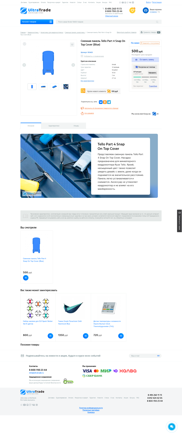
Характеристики (54, 126)
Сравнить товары (151, 32)
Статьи (79, 2)
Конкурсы (91, 412)
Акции (98, 2)
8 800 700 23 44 (113, 11)
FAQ (110, 2)
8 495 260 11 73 (113, 8)
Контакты (91, 2)
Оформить (152, 73)
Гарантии (65, 2)
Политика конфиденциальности (91, 408)
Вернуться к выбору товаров (126, 32)
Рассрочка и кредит (53, 2)
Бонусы (104, 2)
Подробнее (153, 86)
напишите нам (108, 218)
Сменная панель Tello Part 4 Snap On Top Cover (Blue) (34, 260)
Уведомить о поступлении (150, 43)
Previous (24, 65)
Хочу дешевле (89, 113)
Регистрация (157, 2)
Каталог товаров (29, 21)
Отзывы (76, 126)
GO (158, 356)
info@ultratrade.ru (36, 373)
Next (73, 65)
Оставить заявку (146, 59)
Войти (148, 2)
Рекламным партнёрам (91, 410)
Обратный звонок (111, 16)
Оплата (43, 2)
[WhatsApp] (120, 3)
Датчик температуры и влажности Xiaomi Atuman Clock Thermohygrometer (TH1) (107, 323)
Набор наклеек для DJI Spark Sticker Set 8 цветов (38, 322)
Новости (72, 2)
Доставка (24, 2)
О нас (85, 2)
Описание (31, 126)
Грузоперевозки (33, 2)
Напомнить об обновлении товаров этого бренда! (101, 108)
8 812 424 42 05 (154, 397)
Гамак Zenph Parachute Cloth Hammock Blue (70, 322)
